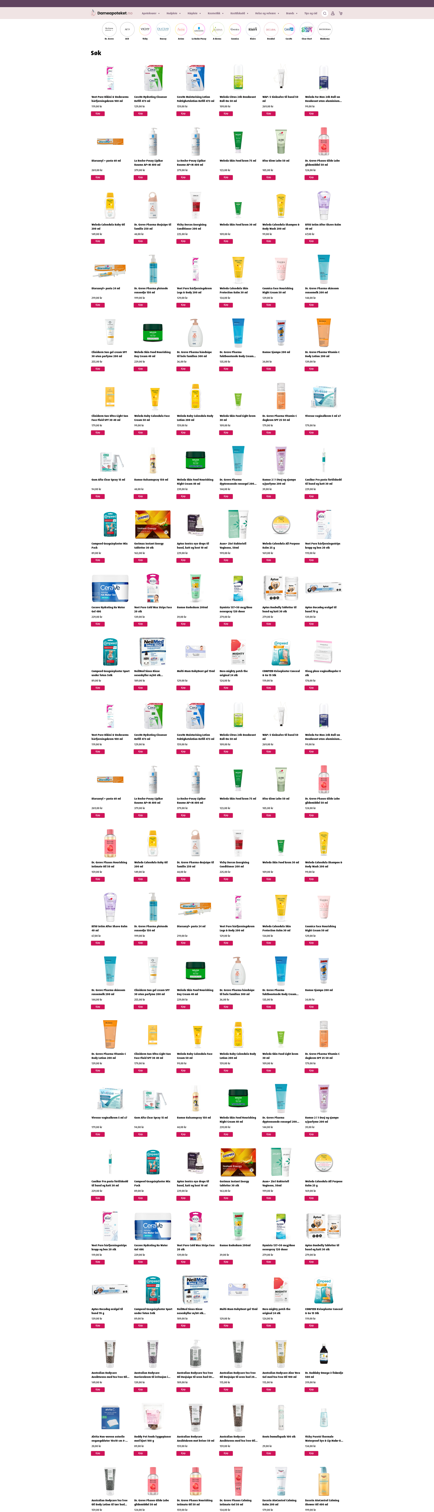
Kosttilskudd (238, 13)
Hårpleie (193, 13)
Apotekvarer (149, 13)
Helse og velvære (265, 13)
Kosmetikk (214, 13)
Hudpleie (172, 13)
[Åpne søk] (324, 13)
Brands (290, 13)
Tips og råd (310, 13)
